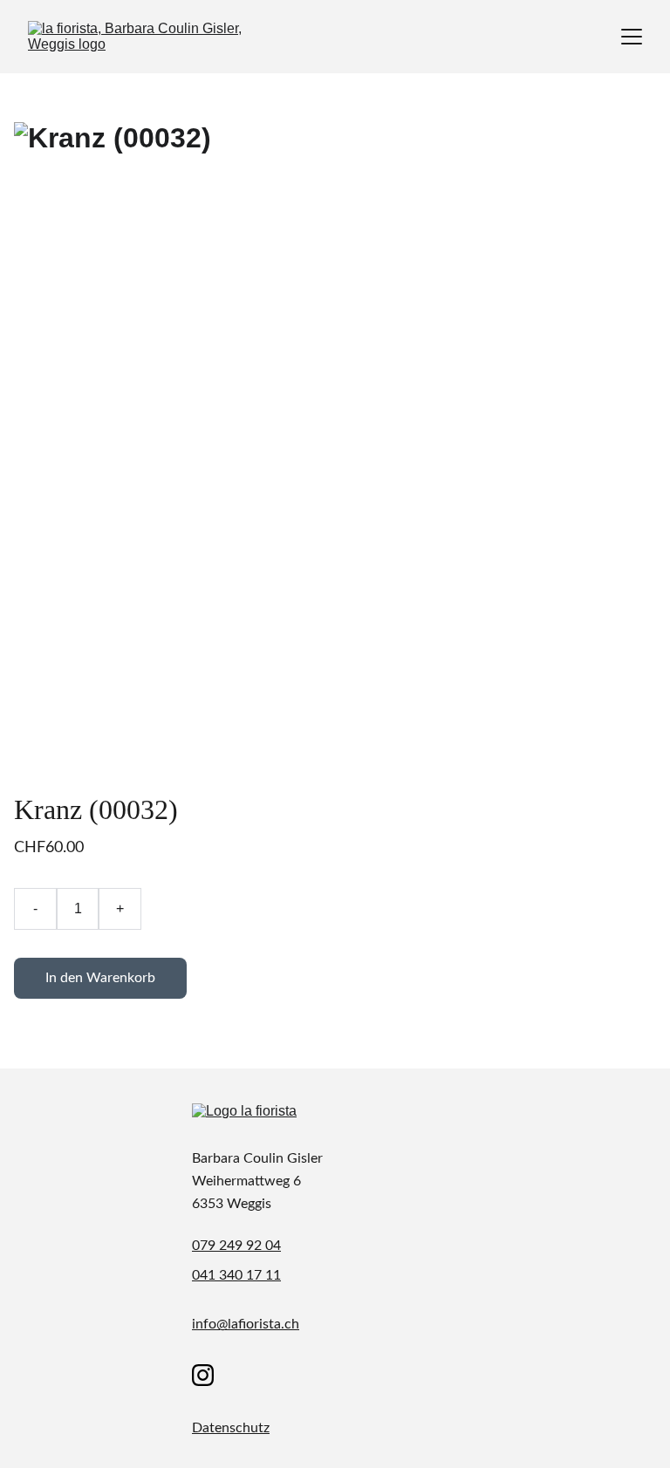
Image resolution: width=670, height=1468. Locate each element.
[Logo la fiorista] (270, 1120)
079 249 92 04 (236, 1246)
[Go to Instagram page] (203, 1375)
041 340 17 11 (236, 1275)
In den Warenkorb (100, 978)
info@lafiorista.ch (245, 1324)
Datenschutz (231, 1428)
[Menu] (631, 36)
